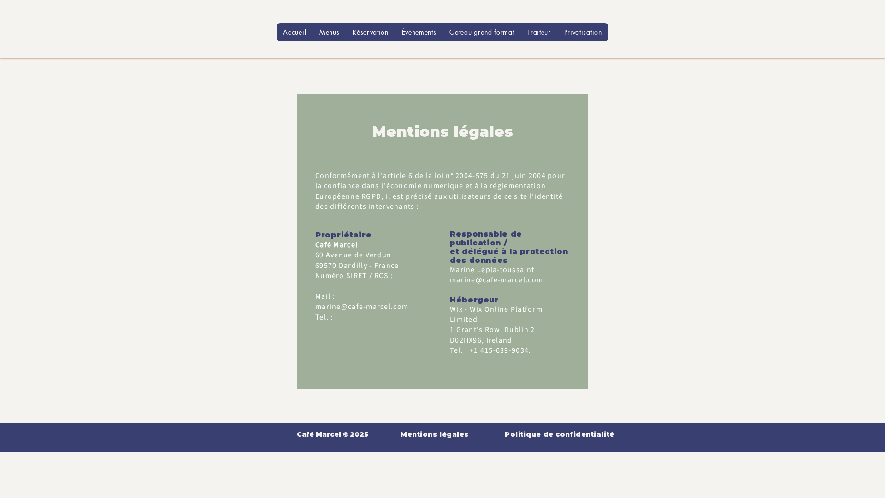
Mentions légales (435, 434)
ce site (516, 196)
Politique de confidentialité (559, 434)
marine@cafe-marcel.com (361, 307)
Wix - (460, 309)
